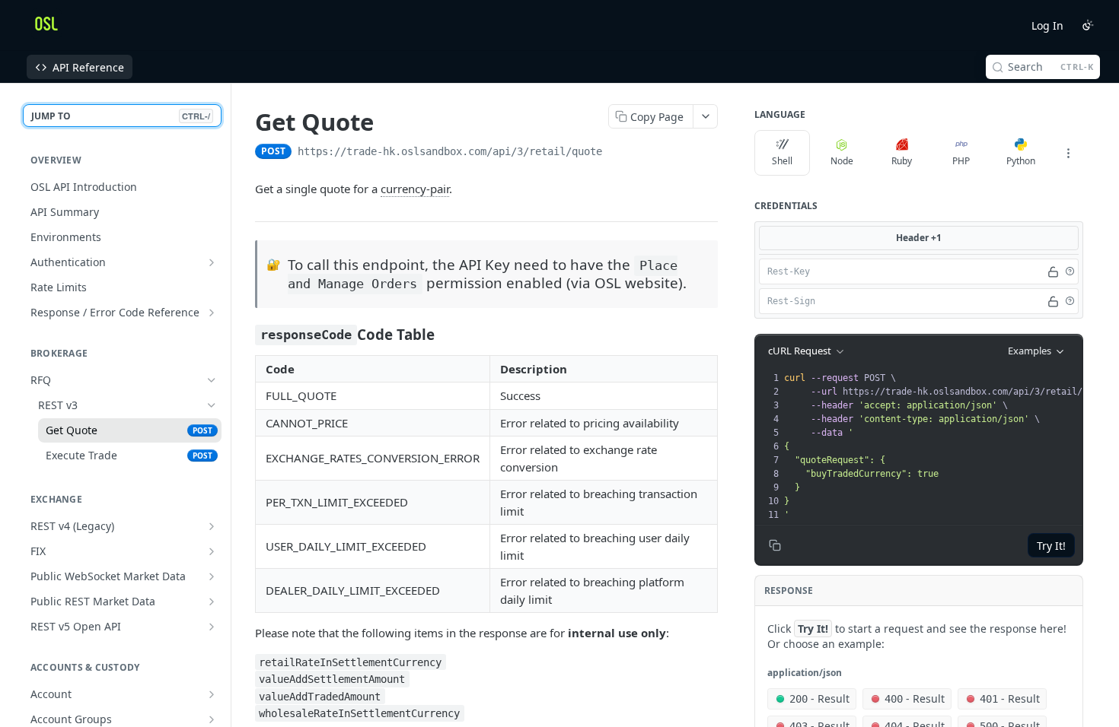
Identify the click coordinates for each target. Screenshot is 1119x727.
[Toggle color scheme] (1088, 25)
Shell (782, 160)
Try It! (1051, 545)
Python (1020, 160)
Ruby (901, 160)
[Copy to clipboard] (617, 153)
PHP (961, 160)
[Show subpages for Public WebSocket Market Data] (212, 576)
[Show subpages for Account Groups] (212, 719)
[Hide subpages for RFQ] (212, 380)
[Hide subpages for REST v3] (212, 405)
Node (841, 160)
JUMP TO (120, 116)
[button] (1069, 271)
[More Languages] (1068, 152)
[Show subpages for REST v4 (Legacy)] (212, 526)
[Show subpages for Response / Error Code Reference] (212, 312)
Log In (1047, 25)
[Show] (1053, 271)
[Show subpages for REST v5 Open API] (212, 627)
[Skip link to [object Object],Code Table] (244, 333)
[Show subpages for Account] (212, 694)
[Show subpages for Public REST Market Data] (212, 601)
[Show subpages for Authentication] (212, 262)
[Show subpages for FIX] (212, 551)
